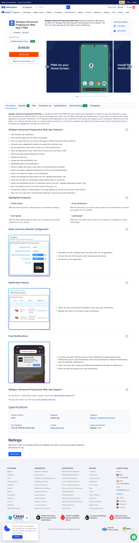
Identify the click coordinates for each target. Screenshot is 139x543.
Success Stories (94, 478)
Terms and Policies (95, 501)
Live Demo (121, 26)
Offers (128, 2)
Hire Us (122, 2)
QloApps (93, 418)
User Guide (121, 31)
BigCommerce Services (42, 508)
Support (134, 2)
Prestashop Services (41, 481)
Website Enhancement (106, 418)
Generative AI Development (71, 498)
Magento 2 (10, 475)
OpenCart (10, 498)
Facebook (122, 501)
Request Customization (22, 61)
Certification (93, 481)
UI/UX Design (66, 508)
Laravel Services (40, 498)
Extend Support (94, 495)
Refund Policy (93, 505)
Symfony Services (41, 501)
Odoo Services (39, 475)
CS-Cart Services (40, 505)
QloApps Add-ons (48, 400)
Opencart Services (41, 485)
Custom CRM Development (71, 481)
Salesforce (10, 485)
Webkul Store (10, 7)
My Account (112, 7)
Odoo (9, 478)
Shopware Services (41, 491)
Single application (57, 428)
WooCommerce (12, 481)
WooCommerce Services (43, 488)
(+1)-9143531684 (25, 2)
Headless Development (69, 478)
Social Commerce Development (72, 488)
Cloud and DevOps (68, 505)
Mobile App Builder (13, 508)
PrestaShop (11, 495)
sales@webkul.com (122, 490)
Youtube (122, 507)
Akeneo (9, 491)
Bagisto (9, 471)
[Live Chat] (133, 537)
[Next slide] (130, 66)
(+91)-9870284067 (10, 2)
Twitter (121, 498)
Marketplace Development (70, 471)
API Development (67, 495)
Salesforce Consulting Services (45, 478)
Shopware (10, 505)
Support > (119, 494)
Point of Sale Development (70, 485)
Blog (90, 488)
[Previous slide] (47, 66)
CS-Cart (10, 501)
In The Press (93, 485)
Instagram (122, 504)
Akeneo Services (40, 495)
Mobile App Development (70, 475)
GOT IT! (17, 537)
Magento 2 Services (41, 471)
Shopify (9, 488)
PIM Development (68, 491)
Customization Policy (96, 508)
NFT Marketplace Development (72, 501)
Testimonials (93, 475)
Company (92, 471)
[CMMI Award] (18, 515)
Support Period (14, 37)
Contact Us (93, 498)
